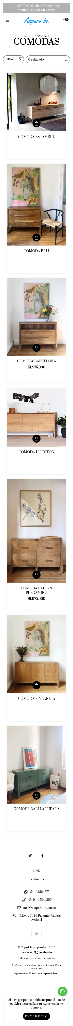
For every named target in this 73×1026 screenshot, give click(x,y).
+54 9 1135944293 (40, 900)
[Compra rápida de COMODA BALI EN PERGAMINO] (36, 575)
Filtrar (9, 59)
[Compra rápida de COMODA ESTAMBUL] (36, 123)
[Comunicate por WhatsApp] (62, 991)
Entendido (36, 1016)
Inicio (27, 36)
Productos (36, 879)
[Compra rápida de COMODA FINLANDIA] (36, 685)
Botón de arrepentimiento (44, 973)
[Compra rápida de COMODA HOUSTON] (36, 439)
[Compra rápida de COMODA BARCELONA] (36, 348)
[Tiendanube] (36, 953)
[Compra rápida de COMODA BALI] (36, 237)
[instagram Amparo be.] (30, 856)
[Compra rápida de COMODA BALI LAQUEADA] (36, 796)
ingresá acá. (21, 973)
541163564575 (39, 892)
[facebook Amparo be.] (42, 856)
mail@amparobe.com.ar (39, 908)
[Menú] (8, 20)
